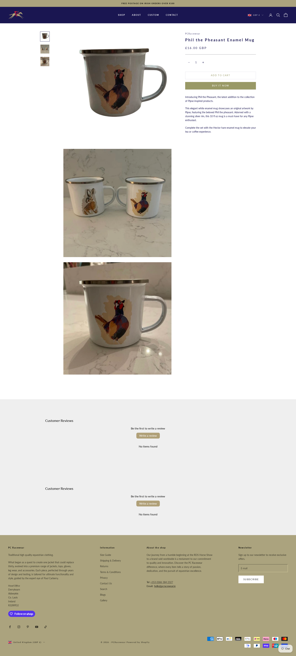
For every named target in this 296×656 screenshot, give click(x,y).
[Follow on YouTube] (36, 627)
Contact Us (106, 583)
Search (103, 589)
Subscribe (251, 579)
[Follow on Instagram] (19, 627)
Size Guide (105, 554)
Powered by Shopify (138, 642)
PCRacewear (192, 33)
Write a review (148, 435)
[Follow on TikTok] (45, 627)
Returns (104, 566)
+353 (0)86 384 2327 (161, 582)
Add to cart (220, 75)
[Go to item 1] (45, 37)
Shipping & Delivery (110, 560)
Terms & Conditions (110, 572)
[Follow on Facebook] (10, 627)
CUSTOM (153, 15)
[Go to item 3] (45, 62)
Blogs (103, 594)
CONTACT (172, 15)
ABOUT (136, 15)
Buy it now (220, 85)
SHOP (121, 15)
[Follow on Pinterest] (27, 627)
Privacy (104, 577)
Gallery (103, 600)
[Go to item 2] (45, 49)
